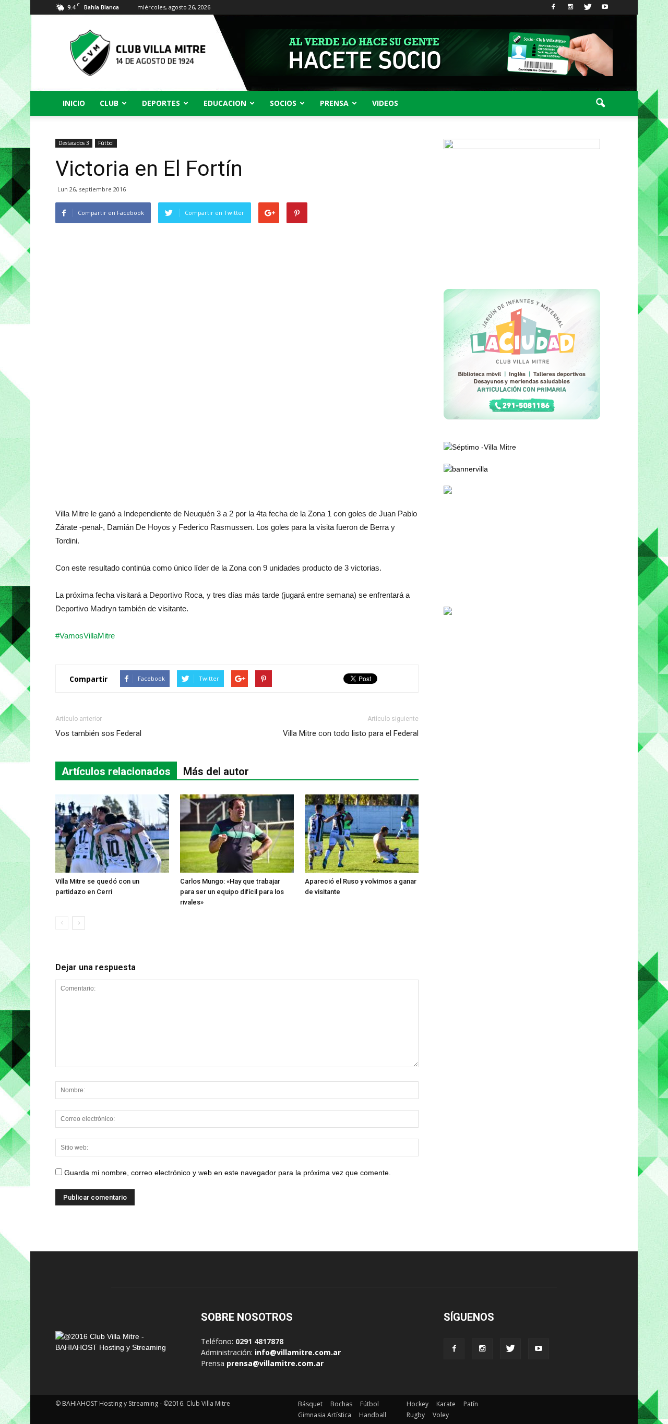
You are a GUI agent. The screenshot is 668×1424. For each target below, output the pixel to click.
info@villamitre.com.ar (298, 1352)
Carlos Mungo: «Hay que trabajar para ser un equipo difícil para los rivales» (232, 891)
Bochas (341, 1403)
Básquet (310, 1403)
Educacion (225, 103)
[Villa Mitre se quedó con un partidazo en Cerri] (112, 833)
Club (109, 103)
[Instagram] (570, 7)
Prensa (334, 103)
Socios (283, 103)
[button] (600, 103)
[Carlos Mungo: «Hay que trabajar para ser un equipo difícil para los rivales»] (237, 833)
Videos (385, 103)
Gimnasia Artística (324, 1414)
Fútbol (106, 143)
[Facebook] (553, 7)
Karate (446, 1403)
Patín (470, 1403)
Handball (372, 1414)
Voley (441, 1414)
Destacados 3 (73, 143)
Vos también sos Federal (98, 733)
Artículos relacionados (116, 771)
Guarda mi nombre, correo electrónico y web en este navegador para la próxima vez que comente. (227, 1172)
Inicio (74, 103)
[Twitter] (587, 7)
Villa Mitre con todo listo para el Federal (351, 733)
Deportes (161, 103)
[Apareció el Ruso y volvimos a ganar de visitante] (362, 833)
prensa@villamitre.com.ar (275, 1363)
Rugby (416, 1414)
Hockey (417, 1403)
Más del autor (216, 771)
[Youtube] (605, 7)
